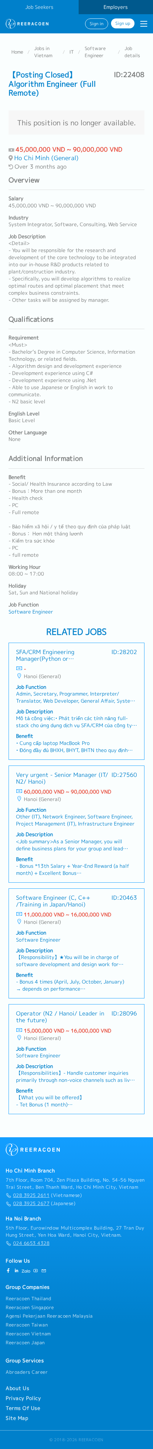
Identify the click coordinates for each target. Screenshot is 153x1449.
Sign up (122, 23)
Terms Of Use (23, 1408)
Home (17, 52)
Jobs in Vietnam (43, 52)
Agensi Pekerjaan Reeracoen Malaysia (49, 1316)
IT (71, 52)
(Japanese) (44, 1203)
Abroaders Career (27, 1372)
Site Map (17, 1418)
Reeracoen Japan (25, 1342)
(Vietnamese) (47, 1195)
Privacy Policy (23, 1398)
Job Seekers (39, 7)
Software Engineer (95, 52)
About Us (17, 1388)
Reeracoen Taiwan (27, 1325)
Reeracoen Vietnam (28, 1333)
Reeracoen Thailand (28, 1298)
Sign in (97, 24)
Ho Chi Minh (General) (46, 158)
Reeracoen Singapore (30, 1307)
